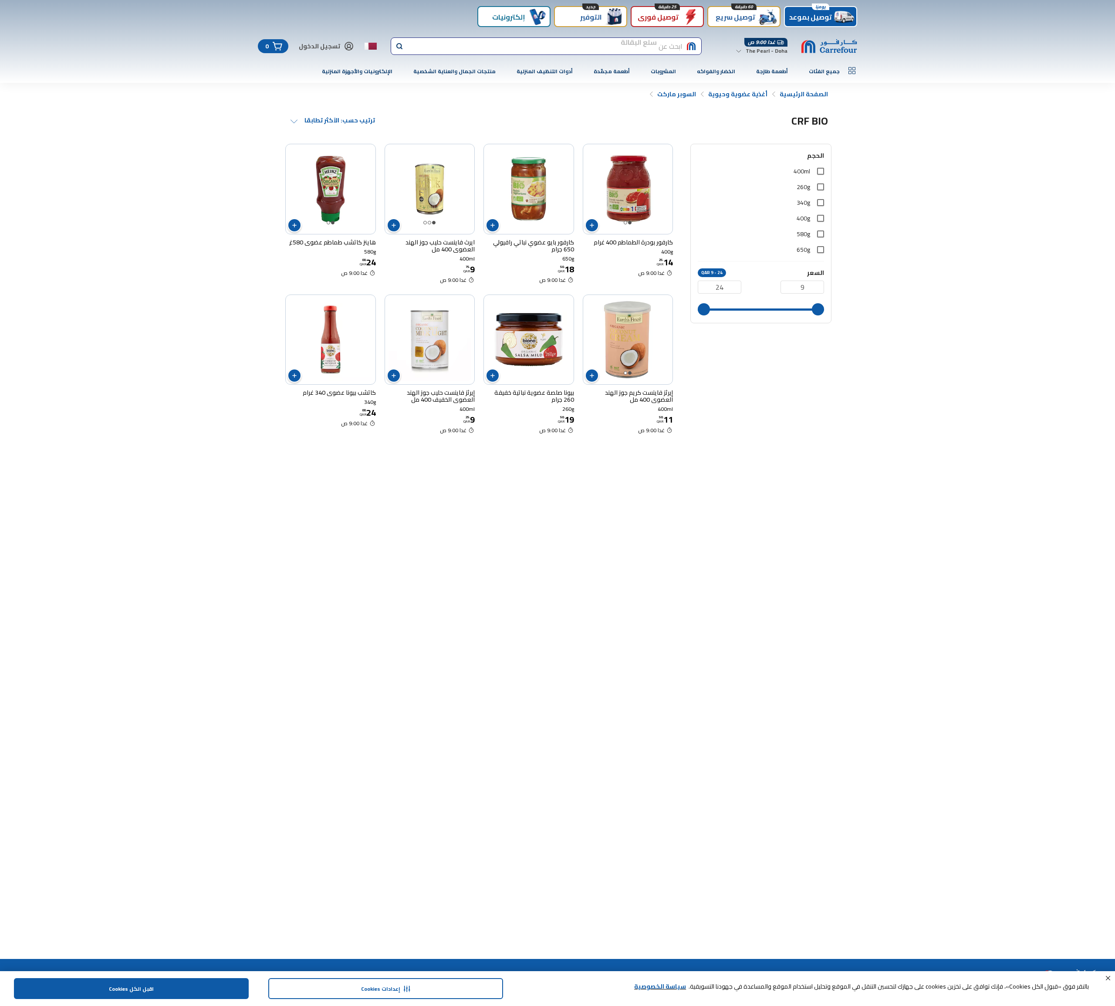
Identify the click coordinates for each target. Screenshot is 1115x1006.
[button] (1108, 978)
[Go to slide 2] (625, 222)
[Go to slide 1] (630, 222)
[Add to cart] (592, 225)
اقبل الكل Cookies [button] (131, 989)
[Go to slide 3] (425, 222)
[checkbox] (820, 171)
